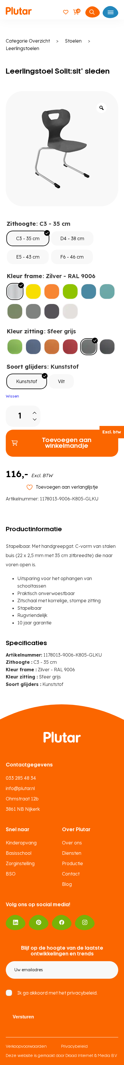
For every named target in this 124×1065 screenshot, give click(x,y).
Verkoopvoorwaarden (26, 1047)
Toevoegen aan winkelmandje (66, 443)
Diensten (71, 853)
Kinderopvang (21, 843)
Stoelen (73, 41)
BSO (11, 874)
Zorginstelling (20, 863)
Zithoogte (21, 223)
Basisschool (18, 853)
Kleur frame (24, 276)
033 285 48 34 (21, 778)
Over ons (72, 843)
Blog (67, 884)
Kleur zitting (25, 331)
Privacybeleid (74, 1047)
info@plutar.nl (20, 788)
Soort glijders (27, 366)
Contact (71, 874)
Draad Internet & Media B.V (91, 1056)
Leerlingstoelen (22, 48)
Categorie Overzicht (28, 41)
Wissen (12, 396)
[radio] (28, 238)
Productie (72, 863)
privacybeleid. (82, 993)
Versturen (23, 1016)
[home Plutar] (19, 12)
